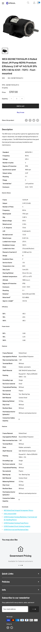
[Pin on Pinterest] (30, 120)
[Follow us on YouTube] (11, 627)
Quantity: (5, 99)
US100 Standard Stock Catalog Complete (17, 526)
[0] (38, 3)
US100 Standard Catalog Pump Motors (16, 523)
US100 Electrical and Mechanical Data (16, 529)
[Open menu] (3, 3)
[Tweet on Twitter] (33, 120)
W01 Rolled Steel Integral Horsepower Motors (18, 510)
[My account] (34, 3)
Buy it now (20, 112)
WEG (3, 78)
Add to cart (20, 106)
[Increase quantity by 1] (22, 99)
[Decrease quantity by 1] (11, 99)
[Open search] (28, 3)
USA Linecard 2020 (10, 513)
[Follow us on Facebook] (7, 627)
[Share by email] (37, 120)
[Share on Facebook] (26, 120)
